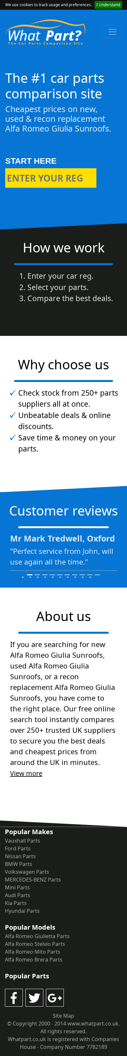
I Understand (108, 4)
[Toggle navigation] (113, 31)
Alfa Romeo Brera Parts (34, 959)
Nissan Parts (20, 856)
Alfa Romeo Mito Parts (32, 951)
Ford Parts (18, 848)
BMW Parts (18, 864)
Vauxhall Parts (22, 840)
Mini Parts (17, 887)
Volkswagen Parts (27, 871)
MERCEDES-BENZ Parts (33, 879)
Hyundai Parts (22, 910)
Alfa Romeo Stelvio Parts (35, 944)
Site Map (63, 1015)
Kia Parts (16, 903)
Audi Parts (17, 895)
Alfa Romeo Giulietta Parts (37, 936)
